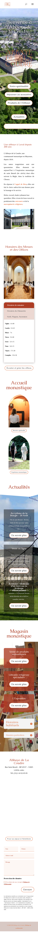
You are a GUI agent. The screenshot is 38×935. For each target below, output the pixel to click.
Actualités (19, 116)
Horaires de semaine (15, 305)
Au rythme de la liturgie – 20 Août (19, 514)
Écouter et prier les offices (19, 368)
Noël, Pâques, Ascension (17, 317)
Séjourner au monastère (19, 94)
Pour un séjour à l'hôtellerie (19, 839)
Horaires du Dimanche (16, 311)
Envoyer (27, 889)
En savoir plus (19, 535)
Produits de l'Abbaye (19, 102)
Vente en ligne (19, 548)
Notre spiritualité (19, 86)
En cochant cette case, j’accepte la (17, 883)
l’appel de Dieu (20, 184)
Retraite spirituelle (19, 430)
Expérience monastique (19, 472)
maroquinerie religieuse (13, 204)
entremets (19, 201)
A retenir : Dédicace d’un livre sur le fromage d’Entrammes (19, 587)
